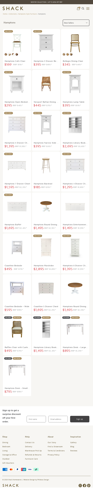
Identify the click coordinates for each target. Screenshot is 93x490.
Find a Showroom (55, 446)
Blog (72, 446)
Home (5, 14)
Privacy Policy (53, 455)
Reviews (73, 450)
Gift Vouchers (8, 463)
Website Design (29, 480)
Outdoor (6, 459)
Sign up (79, 419)
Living (5, 450)
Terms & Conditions (56, 450)
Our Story (52, 442)
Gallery (73, 442)
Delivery (28, 446)
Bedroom (6, 446)
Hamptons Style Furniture (27, 14)
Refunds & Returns (33, 455)
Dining (5, 442)
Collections (13, 14)
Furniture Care (31, 459)
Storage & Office (9, 455)
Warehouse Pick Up (33, 450)
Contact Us (29, 442)
